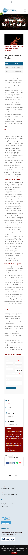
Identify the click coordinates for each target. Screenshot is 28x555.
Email (17, 361)
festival (10, 455)
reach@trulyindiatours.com (9, 494)
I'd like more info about (13, 373)
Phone (8, 366)
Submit (11, 388)
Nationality (18, 367)
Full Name (9, 361)
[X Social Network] (10, 463)
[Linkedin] (14, 463)
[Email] (20, 463)
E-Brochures (15, 2)
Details (8, 379)
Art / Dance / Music (13, 424)
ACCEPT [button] (14, 552)
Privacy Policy (4, 506)
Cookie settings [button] (20, 550)
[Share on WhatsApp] (17, 463)
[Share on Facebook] (7, 463)
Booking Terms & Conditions (8, 504)
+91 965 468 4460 (8, 489)
